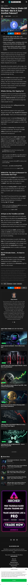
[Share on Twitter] (4, 33)
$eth (5, 283)
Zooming (3, 216)
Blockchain (9, 283)
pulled (2, 141)
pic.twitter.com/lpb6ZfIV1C (12, 207)
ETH (21, 257)
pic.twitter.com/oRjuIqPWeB (15, 165)
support (24, 196)
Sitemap (14, 567)
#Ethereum (6, 150)
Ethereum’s (4, 52)
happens (3, 263)
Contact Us (14, 560)
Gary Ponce (8, 16)
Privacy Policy (14, 565)
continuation (12, 243)
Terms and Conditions (14, 564)
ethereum (19, 283)
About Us (14, 558)
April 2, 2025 (15, 16)
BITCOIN (3, 382)
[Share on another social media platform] (24, 33)
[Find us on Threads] (17, 540)
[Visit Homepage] (14, 2)
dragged (13, 177)
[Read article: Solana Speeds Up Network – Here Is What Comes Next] (14, 338)
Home (2, 5)
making (3, 95)
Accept (14, 580)
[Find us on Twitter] (11, 540)
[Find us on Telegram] (14, 540)
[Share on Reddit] (17, 33)
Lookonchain (11, 127)
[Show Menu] (26, 2)
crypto (14, 283)
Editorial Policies (14, 562)
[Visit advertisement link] (14, 511)
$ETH (3, 151)
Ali (1, 110)
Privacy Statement (17, 583)
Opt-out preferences (10, 583)
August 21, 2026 (4, 388)
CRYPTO (6, 5)
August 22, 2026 (4, 368)
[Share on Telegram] (11, 33)
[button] (26, 569)
